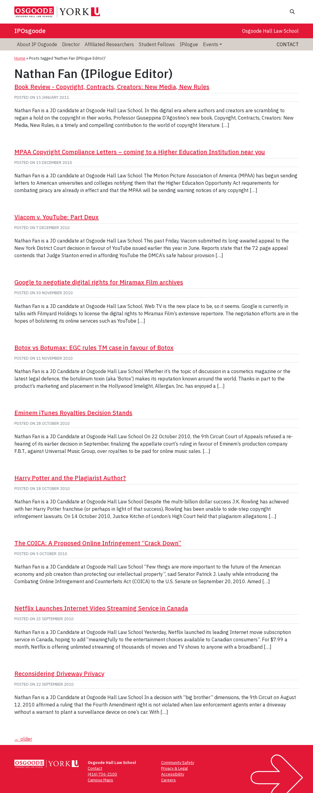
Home (19, 58)
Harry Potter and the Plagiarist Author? (70, 478)
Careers (168, 780)
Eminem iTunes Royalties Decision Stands (73, 413)
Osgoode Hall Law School (270, 31)
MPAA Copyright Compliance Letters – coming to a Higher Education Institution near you (139, 152)
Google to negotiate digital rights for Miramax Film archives (98, 282)
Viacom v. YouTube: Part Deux (56, 217)
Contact (288, 44)
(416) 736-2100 (102, 774)
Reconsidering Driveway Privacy (59, 673)
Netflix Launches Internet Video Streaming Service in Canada (101, 608)
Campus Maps (100, 780)
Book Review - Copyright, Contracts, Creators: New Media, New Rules (111, 87)
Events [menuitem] (210, 44)
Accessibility (172, 774)
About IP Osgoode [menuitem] (37, 44)
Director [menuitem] (71, 44)
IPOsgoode (30, 31)
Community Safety (177, 762)
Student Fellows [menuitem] (157, 44)
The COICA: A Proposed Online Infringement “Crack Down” (97, 543)
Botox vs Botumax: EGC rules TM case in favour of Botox (94, 347)
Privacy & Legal (174, 768)
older (23, 739)
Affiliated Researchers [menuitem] (109, 44)
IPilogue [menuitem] (189, 44)
